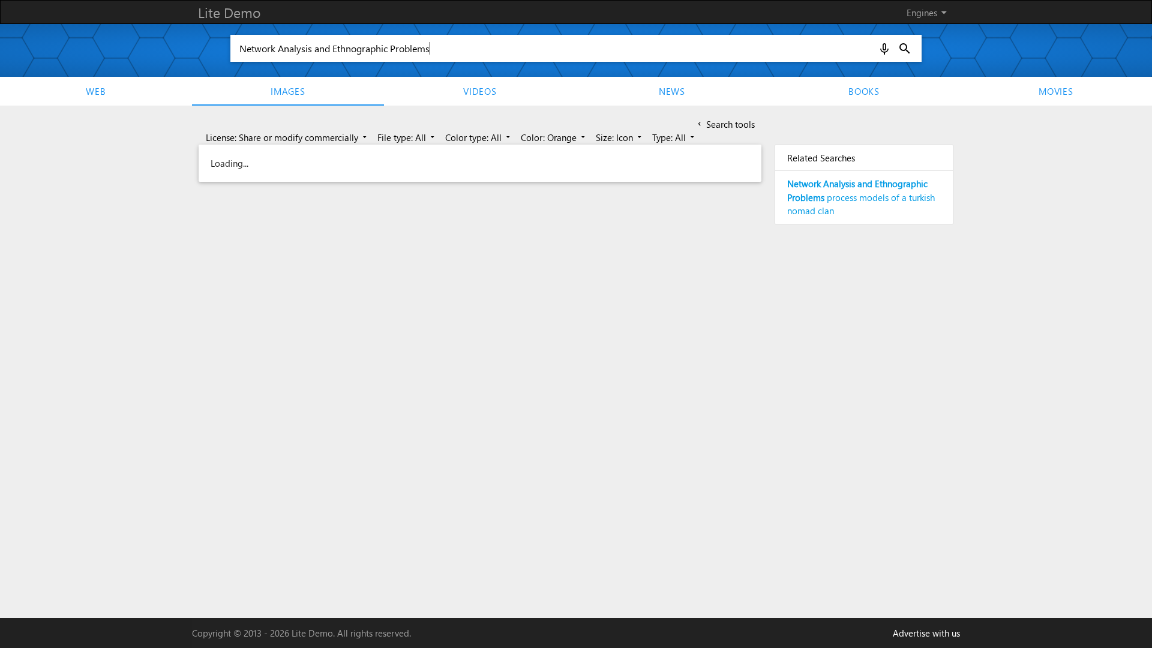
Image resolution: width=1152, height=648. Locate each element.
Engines (929, 12)
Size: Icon (620, 137)
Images (288, 91)
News (672, 91)
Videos (480, 91)
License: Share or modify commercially (287, 137)
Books (864, 91)
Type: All (674, 137)
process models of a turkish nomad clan (861, 197)
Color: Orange (554, 137)
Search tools (725, 124)
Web (96, 91)
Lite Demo (229, 12)
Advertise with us (926, 633)
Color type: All (478, 137)
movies (1056, 91)
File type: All (407, 137)
